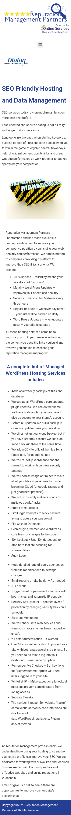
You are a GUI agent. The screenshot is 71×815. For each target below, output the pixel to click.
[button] (40, 45)
